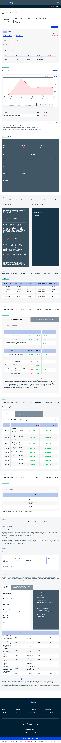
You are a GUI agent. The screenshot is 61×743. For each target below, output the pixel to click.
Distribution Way (41, 283)
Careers (3, 716)
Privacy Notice (48, 709)
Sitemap (3, 709)
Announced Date (7, 283)
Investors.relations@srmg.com (46, 611)
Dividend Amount (53, 283)
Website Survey (33, 713)
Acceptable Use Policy (50, 713)
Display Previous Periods (10, 389)
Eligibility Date (18, 283)
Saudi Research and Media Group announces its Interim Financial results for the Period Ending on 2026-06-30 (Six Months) (14, 212)
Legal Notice (33, 709)
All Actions (37, 219)
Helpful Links (19, 713)
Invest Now (54, 27)
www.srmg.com (40, 616)
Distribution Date (29, 283)
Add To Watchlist (5, 679)
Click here (4, 548)
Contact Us (4, 713)
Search (52, 420)
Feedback (18, 709)
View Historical (54, 70)
